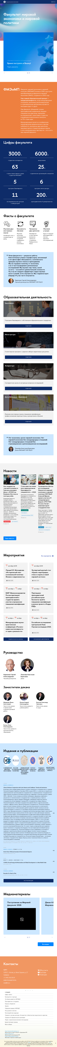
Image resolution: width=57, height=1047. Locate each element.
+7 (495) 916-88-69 (9, 977)
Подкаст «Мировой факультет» (41, 769)
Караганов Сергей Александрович (25, 280)
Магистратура (10, 334)
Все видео (45, 944)
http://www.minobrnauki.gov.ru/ (12, 1031)
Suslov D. (10, 849)
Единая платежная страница (11, 1022)
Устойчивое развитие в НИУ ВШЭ (12, 999)
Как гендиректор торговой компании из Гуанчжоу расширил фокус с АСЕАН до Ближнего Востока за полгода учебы (10, 491)
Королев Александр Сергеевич (42, 703)
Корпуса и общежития (10, 1003)
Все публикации (28, 880)
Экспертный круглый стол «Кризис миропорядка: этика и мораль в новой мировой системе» (41, 573)
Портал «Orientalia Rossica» (32, 769)
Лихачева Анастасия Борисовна (27, 676)
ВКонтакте (44, 970)
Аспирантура (9, 366)
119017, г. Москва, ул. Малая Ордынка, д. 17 (15, 972)
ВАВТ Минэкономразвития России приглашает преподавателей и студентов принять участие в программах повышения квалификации (15, 598)
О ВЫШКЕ (7, 992)
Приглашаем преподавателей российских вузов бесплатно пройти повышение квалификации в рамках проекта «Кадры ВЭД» (41, 599)
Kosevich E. (10, 785)
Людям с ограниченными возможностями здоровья (16, 1019)
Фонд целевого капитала (10, 1010)
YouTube (43, 972)
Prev (4, 73)
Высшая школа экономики (12, 1)
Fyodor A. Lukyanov (8, 870)
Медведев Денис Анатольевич (8, 703)
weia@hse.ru (6, 983)
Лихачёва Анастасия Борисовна (25, 448)
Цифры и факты (8, 994)
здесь (29, 1042)
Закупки (7, 1006)
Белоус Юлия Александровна (7, 726)
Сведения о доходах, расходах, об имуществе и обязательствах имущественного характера (26, 1015)
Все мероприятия (46, 556)
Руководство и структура (11, 997)
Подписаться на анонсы (16, 639)
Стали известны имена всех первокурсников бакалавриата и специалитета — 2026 (28, 489)
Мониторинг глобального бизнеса (50, 769)
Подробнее (28, 326)
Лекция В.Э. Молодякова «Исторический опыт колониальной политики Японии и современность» (15, 573)
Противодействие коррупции (12, 1013)
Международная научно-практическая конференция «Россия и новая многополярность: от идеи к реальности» (15, 626)
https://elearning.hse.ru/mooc (11, 1036)
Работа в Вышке (8, 1024)
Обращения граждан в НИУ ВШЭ (12, 1008)
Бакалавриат (9, 303)
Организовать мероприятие (41, 639)
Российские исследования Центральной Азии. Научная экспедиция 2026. (41, 624)
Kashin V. (5, 785)
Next (52, 73)
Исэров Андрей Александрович (24, 703)
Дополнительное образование (16, 397)
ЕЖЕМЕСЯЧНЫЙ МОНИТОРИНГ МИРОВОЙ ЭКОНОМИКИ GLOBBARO (25, 771)
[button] (26, 990)
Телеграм (43, 975)
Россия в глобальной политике (16, 769)
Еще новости (9, 538)
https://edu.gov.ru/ (9, 1033)
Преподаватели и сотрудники (12, 1001)
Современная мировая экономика (7, 769)
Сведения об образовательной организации (15, 1017)
